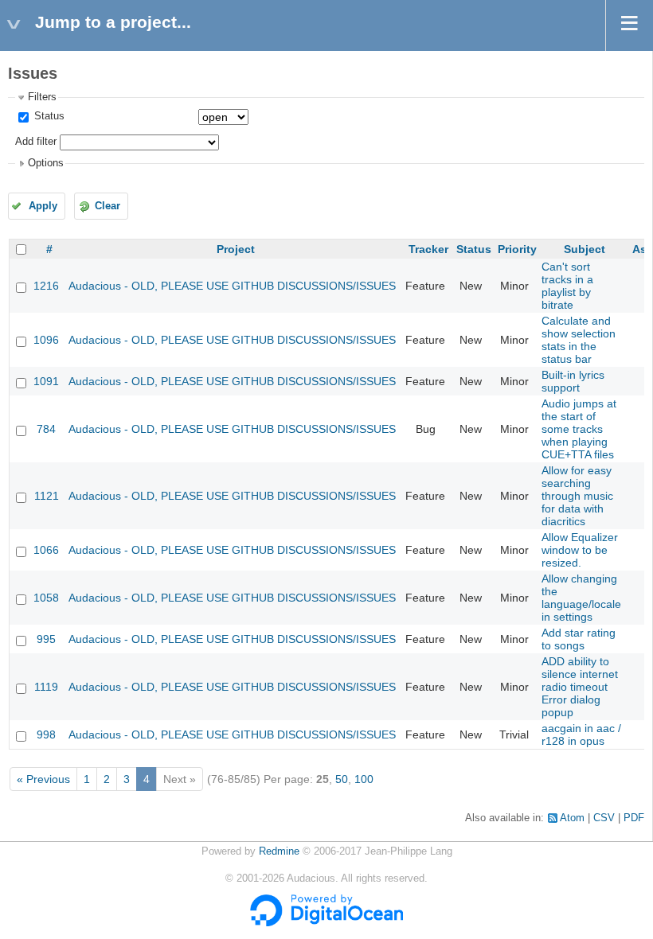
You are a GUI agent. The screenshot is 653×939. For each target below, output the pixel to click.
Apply (43, 206)
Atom (572, 818)
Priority (517, 249)
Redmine (279, 851)
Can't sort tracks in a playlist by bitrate (567, 285)
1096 (46, 339)
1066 (46, 550)
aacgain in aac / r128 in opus (581, 734)
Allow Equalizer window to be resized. (580, 550)
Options (46, 163)
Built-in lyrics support (573, 381)
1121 (46, 495)
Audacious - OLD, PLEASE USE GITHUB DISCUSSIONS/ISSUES (232, 285)
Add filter (36, 141)
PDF (634, 818)
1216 (46, 285)
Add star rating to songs (579, 639)
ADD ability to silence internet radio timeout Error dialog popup (580, 687)
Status (48, 116)
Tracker (428, 249)
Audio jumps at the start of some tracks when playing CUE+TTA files (579, 429)
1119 (46, 686)
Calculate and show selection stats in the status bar (579, 339)
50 (341, 779)
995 (46, 639)
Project (236, 249)
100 (363, 779)
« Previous (43, 779)
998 (46, 734)
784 (46, 429)
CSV (604, 818)
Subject (584, 249)
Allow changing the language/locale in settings (581, 597)
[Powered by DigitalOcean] (326, 923)
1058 (46, 597)
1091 (46, 381)
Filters (42, 97)
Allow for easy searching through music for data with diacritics (577, 496)
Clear (107, 206)
